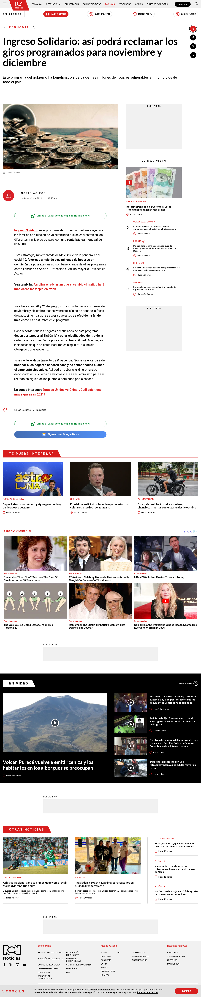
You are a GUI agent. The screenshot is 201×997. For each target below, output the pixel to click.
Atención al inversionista (45, 977)
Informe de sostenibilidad (73, 959)
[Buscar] (196, 4)
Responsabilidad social (50, 952)
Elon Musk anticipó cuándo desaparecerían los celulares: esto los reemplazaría (156, 269)
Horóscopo (161, 886)
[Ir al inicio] (19, 5)
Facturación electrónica (72, 953)
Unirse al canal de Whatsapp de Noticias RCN (63, 215)
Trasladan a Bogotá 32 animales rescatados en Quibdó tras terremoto (104, 884)
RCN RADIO (106, 960)
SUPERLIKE (172, 960)
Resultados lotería (13, 499)
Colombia (37, 4)
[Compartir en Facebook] (193, 37)
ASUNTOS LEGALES (140, 956)
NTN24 (104, 952)
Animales (80, 877)
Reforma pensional (136, 201)
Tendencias (125, 4)
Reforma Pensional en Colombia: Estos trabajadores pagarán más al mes (148, 208)
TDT (118, 952)
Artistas (138, 282)
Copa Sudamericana (144, 222)
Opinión (139, 4)
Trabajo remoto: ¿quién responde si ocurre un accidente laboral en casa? (175, 845)
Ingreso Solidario (26, 230)
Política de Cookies (147, 992)
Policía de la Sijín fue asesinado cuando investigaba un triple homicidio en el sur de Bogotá (154, 248)
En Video (19, 683)
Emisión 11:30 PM (188, 14)
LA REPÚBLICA (138, 952)
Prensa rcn (44, 972)
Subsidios (41, 410)
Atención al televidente (50, 958)
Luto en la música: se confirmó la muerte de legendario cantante (154, 288)
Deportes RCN (72, 4)
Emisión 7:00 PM (145, 14)
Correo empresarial (48, 968)
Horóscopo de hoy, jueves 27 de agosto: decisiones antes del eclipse (176, 893)
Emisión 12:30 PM (102, 14)
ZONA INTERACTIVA (176, 956)
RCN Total (106, 956)
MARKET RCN (173, 964)
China (158, 861)
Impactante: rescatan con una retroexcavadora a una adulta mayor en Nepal (172, 764)
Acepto (186, 991)
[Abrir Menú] (5, 4)
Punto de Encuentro (157, 4)
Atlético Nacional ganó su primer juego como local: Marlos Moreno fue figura (35, 884)
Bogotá (137, 241)
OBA (68, 972)
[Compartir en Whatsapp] (193, 55)
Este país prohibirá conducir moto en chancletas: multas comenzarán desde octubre (167, 506)
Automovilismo (146, 499)
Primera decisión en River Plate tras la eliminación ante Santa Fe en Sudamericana (154, 227)
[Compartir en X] (193, 46)
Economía (110, 4)
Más (185, 683)
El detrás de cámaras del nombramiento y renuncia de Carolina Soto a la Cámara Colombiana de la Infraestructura (173, 743)
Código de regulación (49, 965)
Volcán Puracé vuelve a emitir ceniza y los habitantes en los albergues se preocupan (48, 765)
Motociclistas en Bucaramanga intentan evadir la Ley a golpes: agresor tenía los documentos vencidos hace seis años (172, 699)
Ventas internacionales (78, 965)
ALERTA (104, 967)
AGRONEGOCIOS (139, 960)
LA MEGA (105, 975)
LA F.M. (104, 964)
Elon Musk (138, 263)
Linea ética (71, 968)
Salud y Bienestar (92, 4)
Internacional (53, 4)
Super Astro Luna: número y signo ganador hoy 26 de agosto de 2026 (32, 506)
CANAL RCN (182, 4)
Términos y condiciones (101, 989)
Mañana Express (58, 14)
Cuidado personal (164, 838)
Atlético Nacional (13, 877)
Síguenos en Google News (63, 434)
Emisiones (12, 14)
